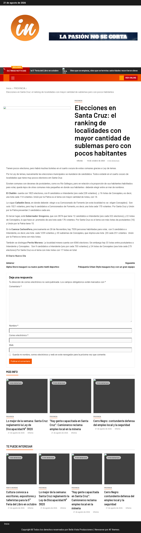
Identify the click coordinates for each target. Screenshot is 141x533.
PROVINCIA (78, 100)
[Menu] (12, 77)
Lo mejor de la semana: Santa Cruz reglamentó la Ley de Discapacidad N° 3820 (27, 425)
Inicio (6, 524)
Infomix (17, 49)
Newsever (100, 529)
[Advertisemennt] (93, 36)
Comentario (15, 286)
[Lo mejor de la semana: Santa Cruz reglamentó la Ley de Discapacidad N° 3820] (27, 396)
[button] (12, 77)
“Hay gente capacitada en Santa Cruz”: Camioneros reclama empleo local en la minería (69, 425)
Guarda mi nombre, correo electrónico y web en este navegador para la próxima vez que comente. (59, 354)
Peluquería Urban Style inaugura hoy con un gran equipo (106, 265)
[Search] (117, 78)
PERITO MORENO (12, 488)
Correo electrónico (18, 335)
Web (11, 345)
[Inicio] (6, 78)
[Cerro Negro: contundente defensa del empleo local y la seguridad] (114, 396)
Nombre (13, 325)
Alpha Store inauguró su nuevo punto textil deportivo (32, 265)
